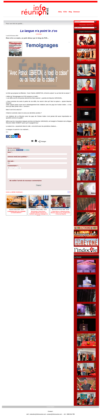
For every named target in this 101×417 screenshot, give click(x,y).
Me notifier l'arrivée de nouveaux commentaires (26, 180)
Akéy (60, 12)
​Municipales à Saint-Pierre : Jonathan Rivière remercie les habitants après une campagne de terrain (38, 213)
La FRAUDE (77, 257)
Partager (43, 141)
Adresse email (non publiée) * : (18, 156)
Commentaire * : (13, 165)
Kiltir (65, 12)
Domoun (76, 12)
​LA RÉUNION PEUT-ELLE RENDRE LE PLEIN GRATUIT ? (16, 212)
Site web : (11, 161)
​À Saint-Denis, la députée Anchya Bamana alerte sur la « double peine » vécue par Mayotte (60, 213)
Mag (70, 12)
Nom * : (10, 152)
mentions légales (50, 406)
